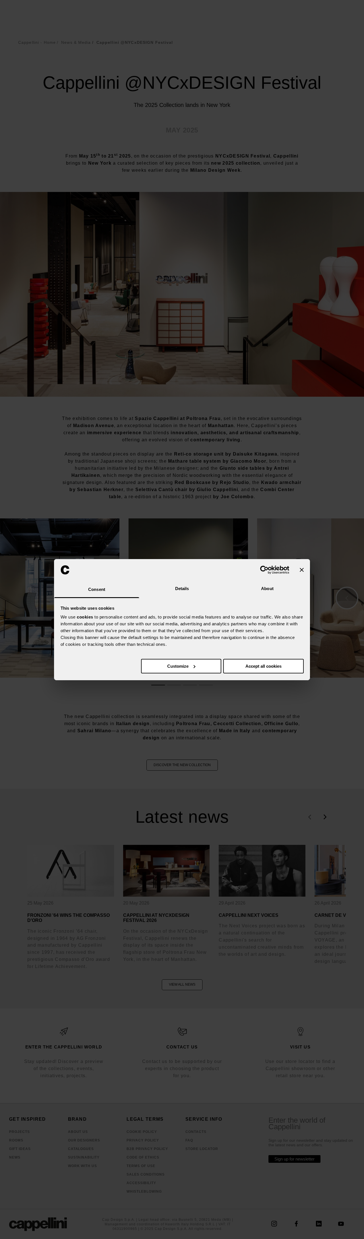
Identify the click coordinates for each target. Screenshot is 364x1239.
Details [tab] (182, 588)
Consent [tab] (96, 589)
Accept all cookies (263, 666)
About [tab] (267, 588)
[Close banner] (302, 570)
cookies (85, 617)
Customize (178, 666)
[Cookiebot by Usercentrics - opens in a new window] (264, 570)
